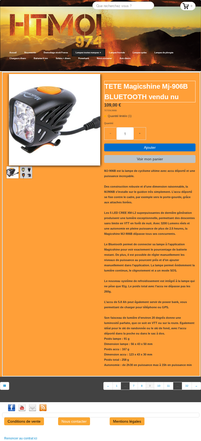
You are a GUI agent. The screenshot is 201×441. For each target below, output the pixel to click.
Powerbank (83, 58)
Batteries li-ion (41, 58)
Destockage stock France (56, 52)
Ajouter (150, 147)
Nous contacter (104, 58)
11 (168, 385)
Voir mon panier (150, 159)
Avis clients (125, 58)
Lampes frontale (117, 52)
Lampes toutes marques (88, 52)
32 (186, 385)
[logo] (7, 65)
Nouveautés (30, 52)
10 (158, 385)
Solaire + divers (63, 58)
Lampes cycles (140, 52)
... (125, 385)
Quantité (108, 123)
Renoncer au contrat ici (20, 438)
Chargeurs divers (17, 58)
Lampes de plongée (163, 52)
